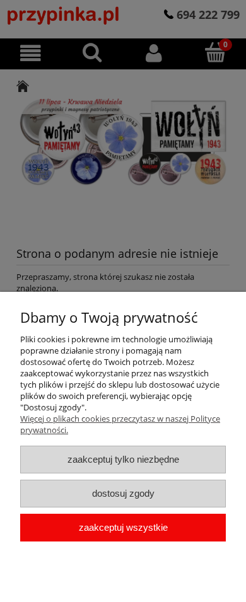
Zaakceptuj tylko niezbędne (123, 459)
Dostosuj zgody (123, 493)
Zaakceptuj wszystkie (123, 527)
